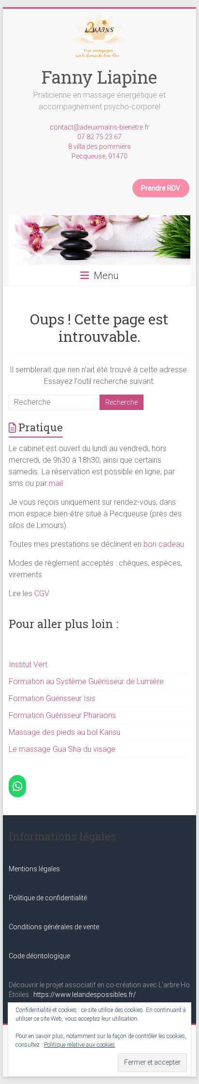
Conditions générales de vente (54, 927)
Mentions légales (34, 869)
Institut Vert (28, 664)
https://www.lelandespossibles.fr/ (84, 994)
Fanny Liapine (99, 76)
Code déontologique (39, 956)
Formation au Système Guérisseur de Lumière (86, 681)
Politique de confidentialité (48, 898)
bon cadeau (163, 544)
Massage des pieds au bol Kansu (64, 732)
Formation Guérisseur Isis (52, 698)
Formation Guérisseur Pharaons (62, 715)
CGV (41, 593)
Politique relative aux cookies (79, 1044)
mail (56, 483)
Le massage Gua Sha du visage (62, 749)
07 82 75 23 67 (99, 137)
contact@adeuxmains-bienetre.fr (99, 127)
